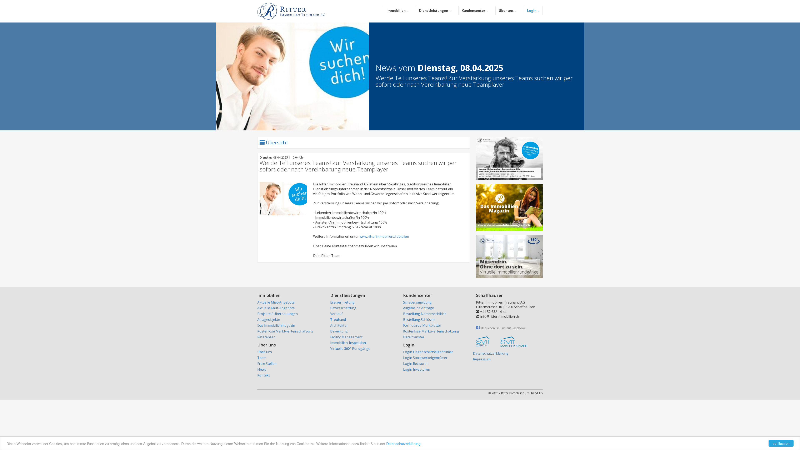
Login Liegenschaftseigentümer (428, 352)
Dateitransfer (413, 337)
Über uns (506, 10)
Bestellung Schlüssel (419, 319)
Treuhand (338, 319)
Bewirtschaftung (343, 308)
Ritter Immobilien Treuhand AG (522, 393)
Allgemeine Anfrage (418, 308)
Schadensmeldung (417, 302)
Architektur (339, 325)
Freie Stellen (266, 363)
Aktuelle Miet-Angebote (276, 302)
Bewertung (339, 331)
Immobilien (396, 10)
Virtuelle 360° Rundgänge (350, 348)
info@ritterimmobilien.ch (499, 316)
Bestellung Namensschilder (424, 313)
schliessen (781, 443)
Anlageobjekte (268, 319)
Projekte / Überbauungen (277, 313)
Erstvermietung (342, 302)
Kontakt (263, 375)
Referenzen (266, 337)
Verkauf (336, 313)
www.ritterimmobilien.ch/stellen (384, 236)
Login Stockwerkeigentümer (425, 357)
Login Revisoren (416, 363)
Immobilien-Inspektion (348, 342)
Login (532, 10)
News (261, 369)
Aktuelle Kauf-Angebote (276, 308)
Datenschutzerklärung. (403, 443)
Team (261, 357)
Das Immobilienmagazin (276, 325)
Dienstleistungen (434, 10)
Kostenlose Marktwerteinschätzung (285, 331)
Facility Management (346, 337)
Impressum (482, 359)
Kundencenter (474, 10)
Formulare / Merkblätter (422, 325)
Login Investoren (416, 369)
